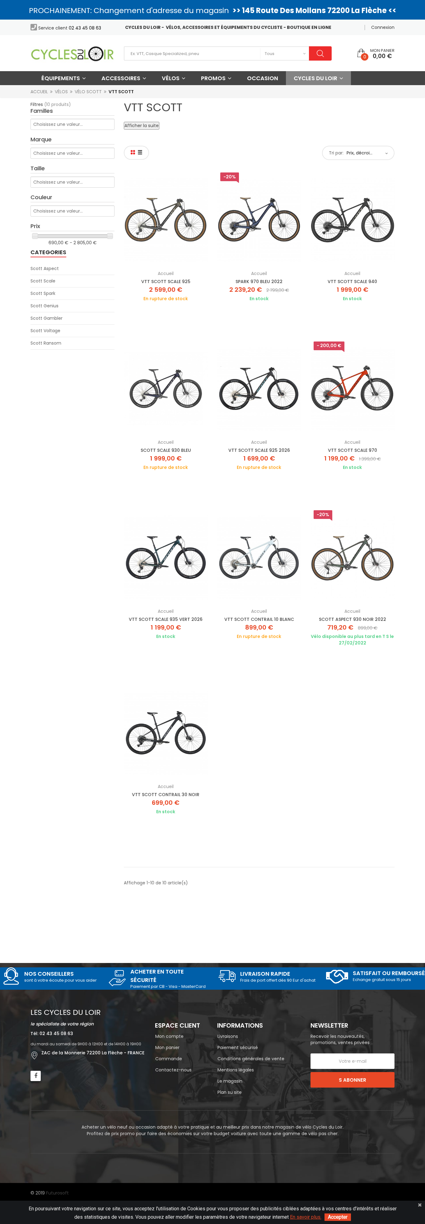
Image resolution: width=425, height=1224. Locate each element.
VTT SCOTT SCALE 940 (352, 281)
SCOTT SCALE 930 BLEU (166, 450)
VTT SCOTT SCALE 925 (165, 281)
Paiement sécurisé (237, 1047)
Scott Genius (44, 306)
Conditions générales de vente (250, 1059)
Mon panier (167, 1047)
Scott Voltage (45, 331)
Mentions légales (235, 1070)
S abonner (352, 1080)
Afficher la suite (141, 125)
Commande (168, 1059)
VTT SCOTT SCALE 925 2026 (259, 450)
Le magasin (229, 1081)
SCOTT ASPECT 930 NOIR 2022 (352, 619)
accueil (166, 273)
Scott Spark (42, 293)
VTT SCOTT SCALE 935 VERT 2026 (166, 619)
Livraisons (227, 1036)
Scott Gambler (46, 318)
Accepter (338, 1217)
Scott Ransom (45, 343)
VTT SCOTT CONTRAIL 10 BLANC (259, 619)
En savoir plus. (305, 1217)
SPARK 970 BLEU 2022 (259, 281)
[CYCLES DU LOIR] (72, 53)
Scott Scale (42, 281)
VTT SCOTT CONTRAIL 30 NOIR (165, 794)
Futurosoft (57, 1193)
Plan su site (229, 1092)
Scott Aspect (44, 268)
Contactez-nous (173, 1070)
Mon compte (169, 1036)
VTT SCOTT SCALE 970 (352, 450)
